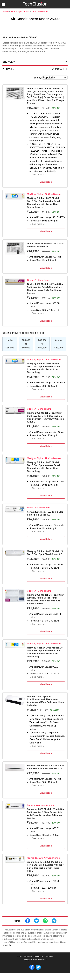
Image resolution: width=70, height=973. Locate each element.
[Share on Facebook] (27, 922)
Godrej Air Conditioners (39, 280)
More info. (6, 945)
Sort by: (38, 77)
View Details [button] (46, 182)
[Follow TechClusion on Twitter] (38, 969)
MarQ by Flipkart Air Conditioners (44, 194)
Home (19, 956)
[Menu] (3, 4)
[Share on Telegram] (54, 922)
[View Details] (15, 99)
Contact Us (38, 956)
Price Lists (28, 956)
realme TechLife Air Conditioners (43, 858)
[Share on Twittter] (36, 922)
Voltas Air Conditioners (38, 507)
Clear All (58, 69)
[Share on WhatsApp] (45, 922)
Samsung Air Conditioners (40, 805)
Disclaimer (49, 956)
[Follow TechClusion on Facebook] (32, 969)
